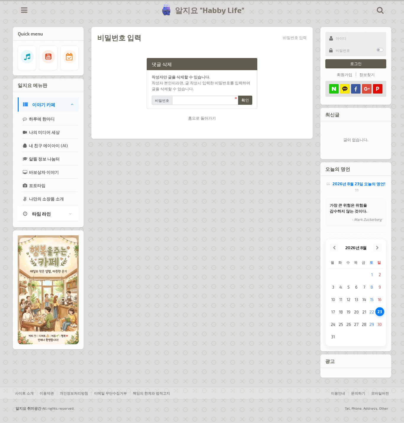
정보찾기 (367, 74)
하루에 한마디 (41, 118)
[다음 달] (377, 248)
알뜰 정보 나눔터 (44, 158)
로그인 (356, 63)
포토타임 (37, 185)
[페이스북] (356, 89)
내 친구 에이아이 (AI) (48, 145)
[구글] (366, 89)
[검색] (380, 10)
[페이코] (377, 89)
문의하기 (358, 393)
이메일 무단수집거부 (110, 393)
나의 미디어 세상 (44, 132)
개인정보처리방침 (74, 393)
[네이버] (334, 89)
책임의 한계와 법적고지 (151, 393)
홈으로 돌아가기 (202, 118)
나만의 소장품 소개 (46, 198)
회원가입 (344, 74)
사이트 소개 (24, 393)
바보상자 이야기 (43, 172)
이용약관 (47, 393)
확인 (245, 100)
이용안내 (338, 393)
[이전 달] (334, 248)
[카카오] (345, 89)
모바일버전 (380, 393)
